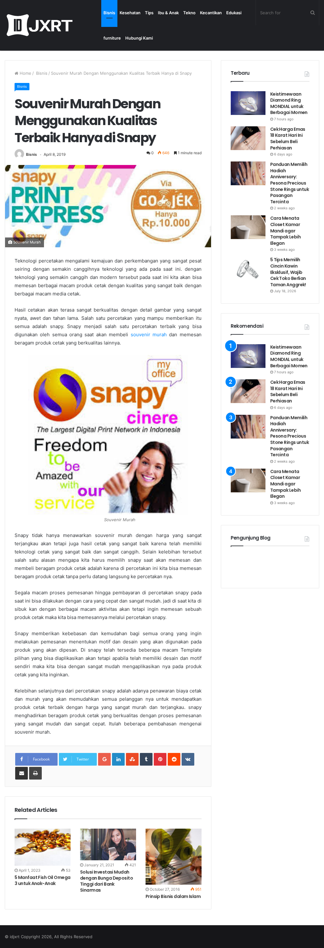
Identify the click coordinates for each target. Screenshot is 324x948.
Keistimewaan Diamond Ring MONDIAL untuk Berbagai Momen (289, 103)
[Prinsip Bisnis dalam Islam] (174, 857)
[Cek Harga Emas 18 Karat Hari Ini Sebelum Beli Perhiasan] (248, 138)
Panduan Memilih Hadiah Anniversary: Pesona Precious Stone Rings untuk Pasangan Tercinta (289, 183)
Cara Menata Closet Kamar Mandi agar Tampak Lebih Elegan (285, 230)
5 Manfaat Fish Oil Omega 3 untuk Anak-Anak (43, 880)
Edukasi (233, 12)
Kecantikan (211, 12)
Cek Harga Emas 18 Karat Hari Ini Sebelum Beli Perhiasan (287, 138)
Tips (149, 12)
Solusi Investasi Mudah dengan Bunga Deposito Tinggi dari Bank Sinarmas (106, 881)
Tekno (189, 12)
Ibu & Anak (168, 12)
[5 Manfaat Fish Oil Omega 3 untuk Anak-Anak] (43, 847)
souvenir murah (149, 335)
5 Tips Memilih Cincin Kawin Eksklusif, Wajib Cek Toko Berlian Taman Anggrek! (288, 272)
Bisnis (109, 12)
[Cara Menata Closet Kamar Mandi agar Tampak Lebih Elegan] (248, 227)
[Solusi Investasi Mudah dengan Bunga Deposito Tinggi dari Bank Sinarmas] (108, 844)
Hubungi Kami (139, 38)
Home (24, 73)
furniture (112, 38)
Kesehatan (130, 12)
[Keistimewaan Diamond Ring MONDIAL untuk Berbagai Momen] (248, 103)
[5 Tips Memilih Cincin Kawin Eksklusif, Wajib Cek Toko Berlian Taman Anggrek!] (248, 269)
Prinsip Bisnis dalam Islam (173, 896)
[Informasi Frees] (39, 25)
